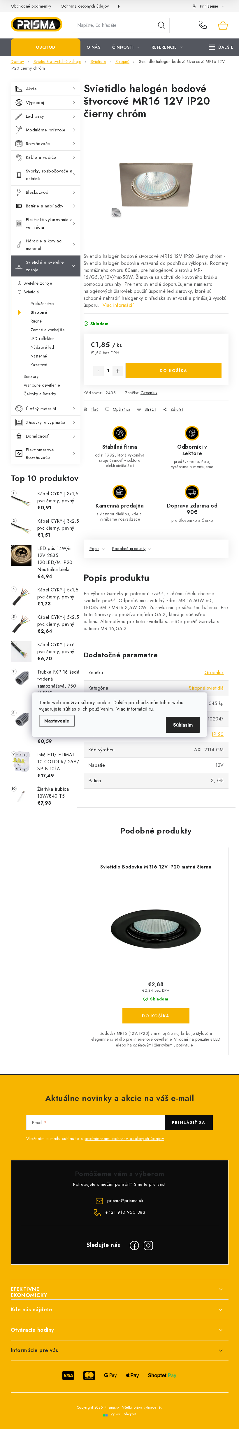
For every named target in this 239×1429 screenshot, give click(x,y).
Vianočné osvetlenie (42, 385)
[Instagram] (148, 1245)
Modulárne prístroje (46, 130)
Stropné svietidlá (206, 688)
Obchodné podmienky (31, 6)
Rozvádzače (38, 143)
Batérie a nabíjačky (45, 206)
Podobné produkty (129, 548)
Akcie (31, 89)
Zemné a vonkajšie (48, 330)
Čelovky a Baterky (40, 394)
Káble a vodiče (41, 157)
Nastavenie (56, 720)
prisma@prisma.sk (125, 1200)
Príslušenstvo (42, 303)
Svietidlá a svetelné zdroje (45, 266)
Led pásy (35, 116)
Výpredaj (35, 102)
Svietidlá (31, 292)
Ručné (36, 321)
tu (151, 708)
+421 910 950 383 (204, 25)
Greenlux (148, 393)
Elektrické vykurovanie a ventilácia (49, 223)
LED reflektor (43, 338)
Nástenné (39, 356)
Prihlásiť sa (188, 1122)
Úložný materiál (41, 409)
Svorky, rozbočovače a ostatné (49, 175)
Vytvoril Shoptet (123, 1414)
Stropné (39, 312)
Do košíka (173, 370)
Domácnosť (37, 436)
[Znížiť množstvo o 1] (98, 371)
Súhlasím (183, 724)
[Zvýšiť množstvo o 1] (118, 371)
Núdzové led (42, 347)
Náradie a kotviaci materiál (44, 245)
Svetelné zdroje (38, 283)
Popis (94, 548)
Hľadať (161, 25)
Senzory (31, 376)
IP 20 (218, 734)
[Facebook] (134, 1245)
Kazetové (39, 365)
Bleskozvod (37, 192)
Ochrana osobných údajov (85, 6)
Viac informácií (118, 305)
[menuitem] (45, 47)
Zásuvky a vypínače (45, 422)
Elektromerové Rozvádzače (40, 454)
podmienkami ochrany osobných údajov (124, 1138)
